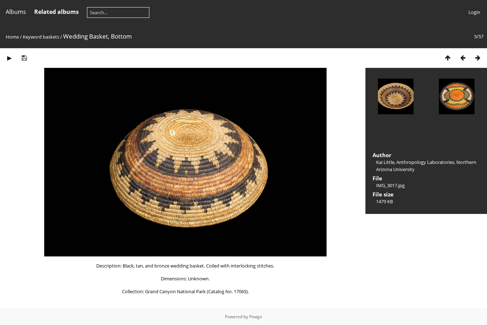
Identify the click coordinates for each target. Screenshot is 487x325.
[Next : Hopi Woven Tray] (477, 58)
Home (12, 37)
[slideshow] (9, 58)
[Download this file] (24, 58)
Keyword (32, 37)
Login (474, 12)
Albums (16, 12)
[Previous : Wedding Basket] (462, 58)
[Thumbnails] (447, 58)
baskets (51, 37)
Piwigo (255, 317)
